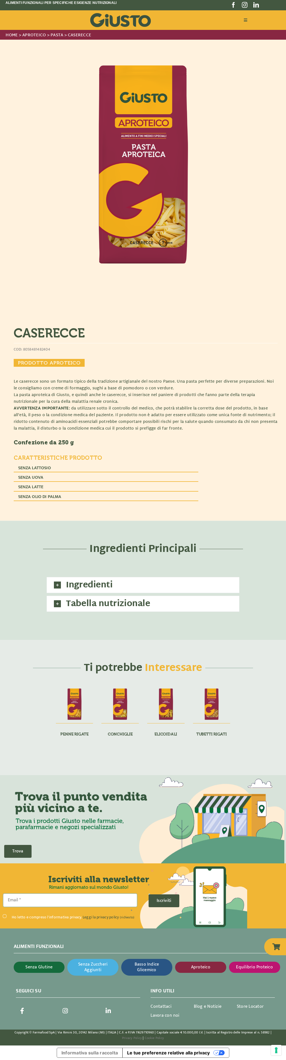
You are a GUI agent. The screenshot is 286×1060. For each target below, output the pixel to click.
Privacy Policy (132, 1038)
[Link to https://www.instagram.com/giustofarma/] (65, 1011)
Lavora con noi (165, 1015)
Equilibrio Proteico (254, 967)
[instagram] (244, 5)
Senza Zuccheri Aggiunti (93, 967)
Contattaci (161, 1006)
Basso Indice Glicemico (147, 967)
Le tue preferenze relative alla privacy (168, 1053)
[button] (143, 585)
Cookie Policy (154, 1038)
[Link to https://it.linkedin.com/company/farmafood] (108, 1011)
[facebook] (233, 5)
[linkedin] (256, 5)
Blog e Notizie (207, 1006)
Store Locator (250, 1006)
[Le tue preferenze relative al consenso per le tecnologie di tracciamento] (276, 1050)
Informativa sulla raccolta (89, 1053)
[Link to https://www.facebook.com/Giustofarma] (22, 1011)
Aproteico (200, 967)
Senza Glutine (39, 967)
